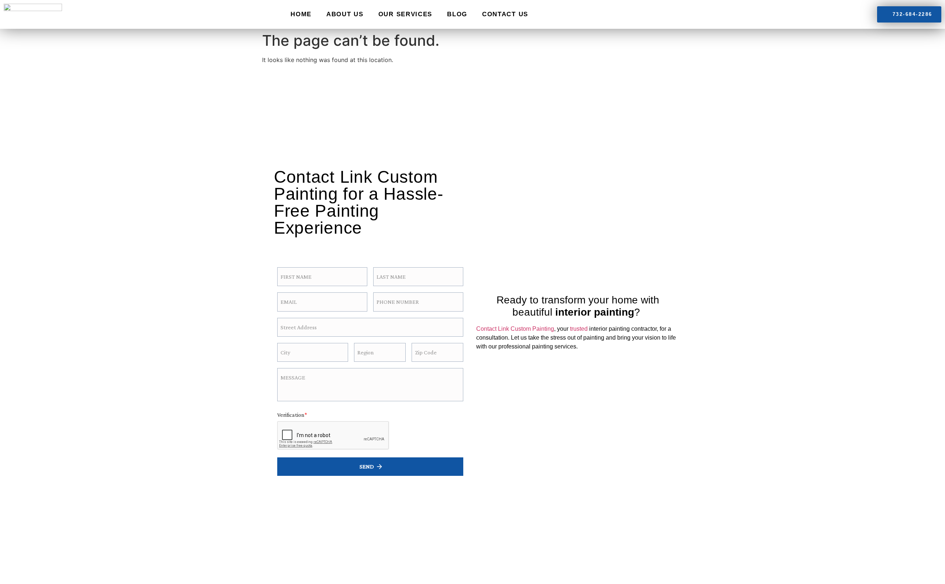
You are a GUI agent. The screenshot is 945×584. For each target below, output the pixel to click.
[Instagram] (310, 246)
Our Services (405, 14)
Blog (457, 14)
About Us (345, 14)
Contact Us (505, 14)
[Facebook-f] (290, 246)
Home (301, 14)
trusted (579, 329)
